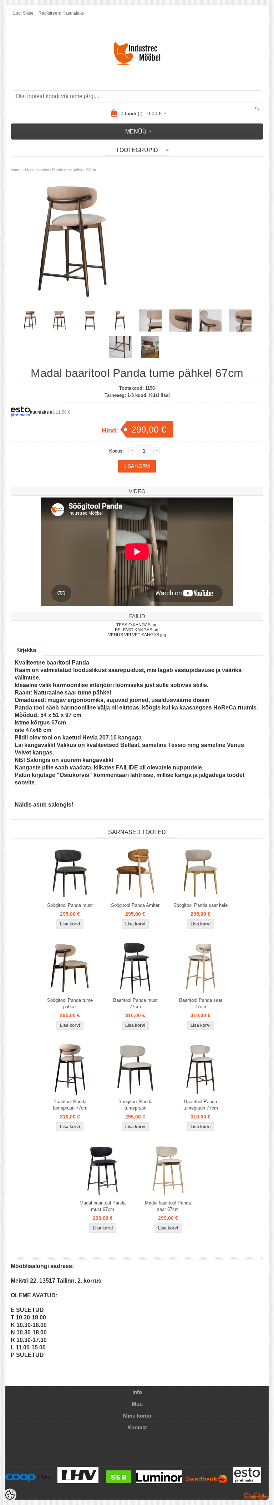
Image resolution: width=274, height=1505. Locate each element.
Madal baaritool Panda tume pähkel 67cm (60, 170)
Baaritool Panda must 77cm (135, 1003)
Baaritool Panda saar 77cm (200, 1003)
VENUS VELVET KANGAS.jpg (137, 634)
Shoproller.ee (256, 1496)
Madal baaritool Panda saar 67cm (168, 1206)
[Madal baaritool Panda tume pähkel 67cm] (150, 347)
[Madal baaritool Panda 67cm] (73, 241)
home (15, 170)
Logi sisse (23, 13)
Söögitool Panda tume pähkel (70, 1003)
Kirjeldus (26, 650)
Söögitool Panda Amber (135, 905)
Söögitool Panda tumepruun (135, 1105)
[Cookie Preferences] (10, 1495)
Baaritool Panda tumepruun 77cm (70, 1105)
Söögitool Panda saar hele (200, 905)
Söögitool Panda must (70, 905)
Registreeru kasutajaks (61, 13)
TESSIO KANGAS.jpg (137, 624)
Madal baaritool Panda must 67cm (103, 1206)
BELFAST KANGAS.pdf (137, 629)
